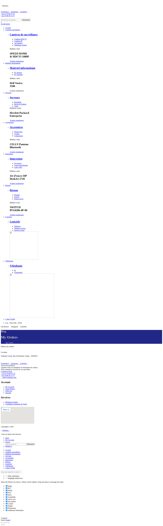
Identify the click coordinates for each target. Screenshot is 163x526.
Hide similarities (13, 476)
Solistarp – (6, 430)
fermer (8, 520)
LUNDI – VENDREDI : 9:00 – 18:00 (24, 8)
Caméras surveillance (12, 452)
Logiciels (15, 221)
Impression (16, 158)
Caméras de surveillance (24, 34)
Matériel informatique (22, 67)
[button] (17, 61)
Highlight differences (15, 478)
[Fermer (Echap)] (2, 522)
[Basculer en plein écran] (6, 522)
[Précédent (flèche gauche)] (2, 524)
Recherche (26, 20)
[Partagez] (4, 522)
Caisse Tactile (10, 468)
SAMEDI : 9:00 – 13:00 (19, 3)
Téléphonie (16, 265)
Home (3, 343)
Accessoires (16, 127)
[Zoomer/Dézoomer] (8, 522)
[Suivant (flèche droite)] (4, 524)
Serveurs (15, 97)
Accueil (8, 450)
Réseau (14, 190)
